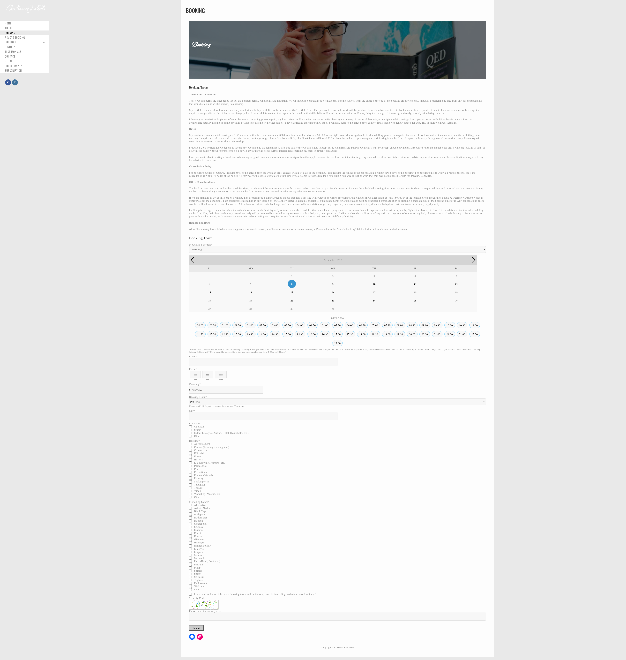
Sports (197, 573)
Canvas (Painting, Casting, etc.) (211, 447)
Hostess (198, 459)
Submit (196, 628)
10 (374, 284)
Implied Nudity (202, 545)
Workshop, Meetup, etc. (207, 493)
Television (199, 484)
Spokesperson (201, 481)
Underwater (200, 583)
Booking (194, 440)
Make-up (198, 555)
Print (196, 469)
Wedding (198, 586)
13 (209, 292)
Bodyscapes (200, 517)
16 (333, 292)
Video (197, 490)
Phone (193, 369)
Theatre (197, 487)
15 (292, 292)
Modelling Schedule (201, 244)
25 (415, 300)
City (192, 410)
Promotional (200, 472)
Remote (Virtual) (203, 475)
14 (250, 292)
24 (374, 300)
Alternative (199, 505)
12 (456, 284)
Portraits (198, 564)
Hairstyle (198, 542)
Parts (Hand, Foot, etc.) (206, 561)
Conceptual (200, 523)
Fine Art (198, 533)
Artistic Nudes (201, 508)
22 (292, 300)
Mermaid (198, 558)
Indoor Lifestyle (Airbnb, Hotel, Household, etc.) (220, 433)
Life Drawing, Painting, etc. (209, 462)
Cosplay (198, 526)
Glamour (198, 539)
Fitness (197, 536)
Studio (197, 429)
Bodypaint (199, 514)
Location (194, 423)
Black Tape (200, 511)
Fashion (198, 530)
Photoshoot (200, 465)
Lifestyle (198, 548)
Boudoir (198, 520)
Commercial (200, 450)
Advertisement (201, 443)
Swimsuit (198, 576)
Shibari (197, 570)
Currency (195, 384)
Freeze (197, 456)
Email (193, 356)
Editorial (198, 453)
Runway (198, 478)
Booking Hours (198, 396)
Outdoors (198, 426)
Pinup (197, 567)
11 (415, 284)
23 (333, 300)
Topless (197, 580)
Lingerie (198, 552)
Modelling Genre (199, 501)
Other (196, 436)
